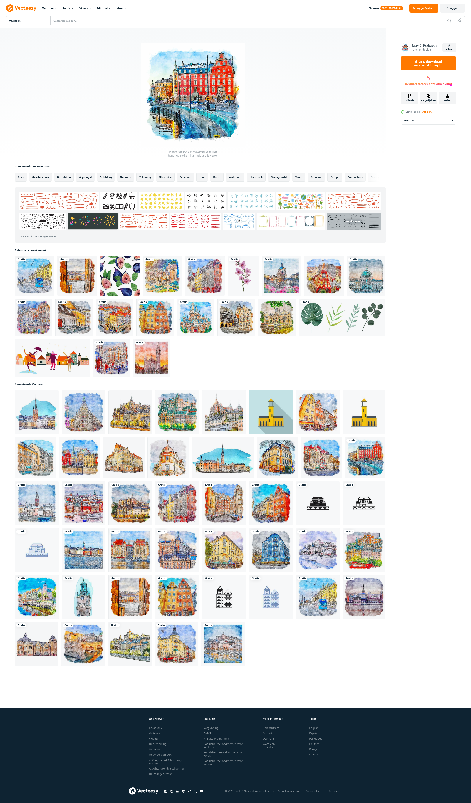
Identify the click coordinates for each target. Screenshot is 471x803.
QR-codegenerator (160, 774)
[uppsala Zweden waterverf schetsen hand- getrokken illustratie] (277, 457)
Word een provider (269, 745)
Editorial (102, 8)
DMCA (207, 733)
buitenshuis (355, 177)
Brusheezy (155, 728)
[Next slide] (380, 177)
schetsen (185, 177)
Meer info (409, 120)
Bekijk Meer (353, 221)
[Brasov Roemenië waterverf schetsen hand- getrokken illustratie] (74, 317)
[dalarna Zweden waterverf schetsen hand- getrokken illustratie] (168, 457)
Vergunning (211, 728)
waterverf (235, 177)
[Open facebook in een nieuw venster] (165, 791)
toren (298, 177)
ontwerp (125, 177)
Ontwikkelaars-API (160, 754)
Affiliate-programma (216, 738)
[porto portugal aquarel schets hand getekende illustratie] (114, 317)
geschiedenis (40, 177)
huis (202, 177)
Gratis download (428, 63)
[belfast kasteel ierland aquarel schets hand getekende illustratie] (162, 276)
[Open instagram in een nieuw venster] (171, 791)
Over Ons (268, 738)
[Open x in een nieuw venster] (195, 791)
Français (314, 749)
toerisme (316, 177)
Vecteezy (154, 733)
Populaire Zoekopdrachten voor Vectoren (223, 745)
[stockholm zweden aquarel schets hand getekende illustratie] (34, 276)
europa (334, 177)
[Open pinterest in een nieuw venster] (183, 791)
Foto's (67, 8)
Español (314, 733)
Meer (119, 8)
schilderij (106, 177)
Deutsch (314, 744)
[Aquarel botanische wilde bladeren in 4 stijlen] (342, 317)
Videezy (153, 738)
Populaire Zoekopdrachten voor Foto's (223, 754)
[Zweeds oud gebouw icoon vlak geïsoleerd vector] (364, 412)
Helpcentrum (271, 728)
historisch (256, 177)
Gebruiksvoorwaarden (290, 791)
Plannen (373, 8)
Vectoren (48, 8)
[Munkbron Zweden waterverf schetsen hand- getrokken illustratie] (365, 457)
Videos (83, 8)
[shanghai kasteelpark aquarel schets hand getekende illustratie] (195, 317)
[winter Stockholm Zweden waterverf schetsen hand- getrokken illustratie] (318, 550)
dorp (21, 177)
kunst (217, 177)
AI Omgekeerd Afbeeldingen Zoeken (167, 761)
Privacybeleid (313, 791)
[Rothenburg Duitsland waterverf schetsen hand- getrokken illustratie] (324, 276)
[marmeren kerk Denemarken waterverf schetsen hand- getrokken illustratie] (366, 276)
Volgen (449, 49)
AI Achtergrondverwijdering (166, 768)
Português (315, 738)
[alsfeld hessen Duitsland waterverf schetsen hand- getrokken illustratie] (236, 317)
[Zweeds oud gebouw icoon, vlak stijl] (271, 412)
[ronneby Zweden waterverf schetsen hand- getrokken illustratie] (37, 597)
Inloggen (452, 8)
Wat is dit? (427, 111)
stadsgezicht (279, 177)
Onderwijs (155, 749)
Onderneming (158, 744)
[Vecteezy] (21, 8)
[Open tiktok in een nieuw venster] (189, 791)
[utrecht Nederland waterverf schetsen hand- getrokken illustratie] (33, 317)
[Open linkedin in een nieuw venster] (177, 791)
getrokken (64, 177)
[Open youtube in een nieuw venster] (201, 791)
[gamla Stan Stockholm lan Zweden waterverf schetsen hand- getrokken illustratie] (83, 503)
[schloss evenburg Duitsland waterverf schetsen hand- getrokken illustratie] (277, 317)
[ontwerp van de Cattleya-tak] (243, 276)
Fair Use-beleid (331, 791)
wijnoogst (85, 177)
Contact (267, 733)
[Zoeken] (449, 21)
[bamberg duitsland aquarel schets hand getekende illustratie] (281, 276)
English (314, 728)
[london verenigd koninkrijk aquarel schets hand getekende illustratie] (111, 358)
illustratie (165, 177)
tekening (145, 177)
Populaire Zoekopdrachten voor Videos (223, 762)
